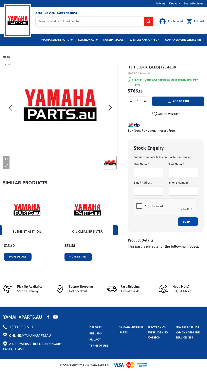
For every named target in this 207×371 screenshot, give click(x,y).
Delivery (174, 3)
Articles (160, 3)
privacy (95, 339)
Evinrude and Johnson (144, 39)
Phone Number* (179, 182)
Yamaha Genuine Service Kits (183, 39)
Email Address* (143, 182)
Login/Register (193, 3)
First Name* (141, 164)
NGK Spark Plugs (113, 39)
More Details (17, 256)
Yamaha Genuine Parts (55, 39)
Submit (188, 221)
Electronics (86, 39)
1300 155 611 (21, 327)
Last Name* (176, 164)
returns (95, 333)
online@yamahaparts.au (30, 335)
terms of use (98, 345)
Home (6, 56)
